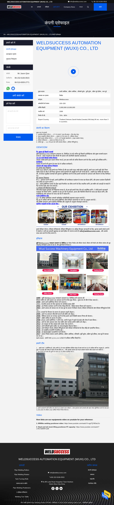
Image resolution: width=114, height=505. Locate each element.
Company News (69, 7)
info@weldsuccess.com (78, 1)
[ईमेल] (13, 88)
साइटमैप (92, 479)
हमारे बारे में (56, 7)
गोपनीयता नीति (92, 483)
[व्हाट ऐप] (8, 88)
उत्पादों (39, 7)
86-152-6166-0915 (100, 1)
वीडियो (47, 7)
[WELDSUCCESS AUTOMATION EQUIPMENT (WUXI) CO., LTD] (14, 7)
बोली (100, 7)
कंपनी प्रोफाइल (92, 470)
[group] (73, 71)
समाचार (92, 474)
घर (32, 7)
